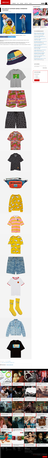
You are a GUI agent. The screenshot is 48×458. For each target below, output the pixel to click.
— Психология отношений (8, 449)
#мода (2, 362)
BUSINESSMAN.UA (28, 451)
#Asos (13, 362)
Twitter (12, 36)
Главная (1, 6)
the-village (9, 361)
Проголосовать (37, 80)
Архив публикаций (27, 448)
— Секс (6, 450)
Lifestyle (26, 3)
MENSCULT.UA (28, 450)
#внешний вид (7, 362)
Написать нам (44, 456)
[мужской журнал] (5, 2)
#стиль (4, 362)
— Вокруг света (19, 450)
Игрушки (21, 3)
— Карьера (19, 449)
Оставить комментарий (9, 364)
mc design (41, 454)
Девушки (14, 3)
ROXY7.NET (34, 447)
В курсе (30, 3)
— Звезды (3, 449)
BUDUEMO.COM (29, 452)
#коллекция (11, 362)
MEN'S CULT (34, 448)
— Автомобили (14, 449)
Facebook (4, 36)
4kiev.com (33, 449)
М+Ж (18, 3)
